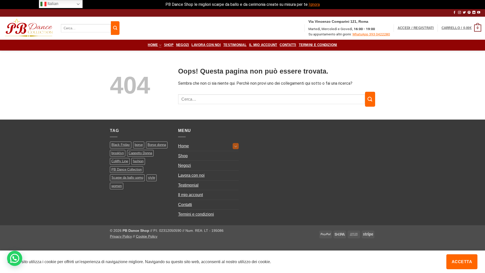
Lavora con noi (206, 45)
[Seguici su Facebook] (454, 12)
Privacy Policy (121, 236)
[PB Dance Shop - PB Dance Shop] (28, 28)
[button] (416, 28)
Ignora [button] (314, 4)
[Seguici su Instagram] (459, 12)
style (151, 177)
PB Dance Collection (126, 169)
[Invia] (115, 28)
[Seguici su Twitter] (464, 12)
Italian (52, 4)
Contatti (288, 45)
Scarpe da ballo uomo (127, 177)
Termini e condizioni (318, 45)
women (116, 186)
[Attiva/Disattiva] (236, 146)
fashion (138, 161)
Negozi (182, 45)
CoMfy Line (119, 161)
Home (153, 45)
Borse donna (157, 145)
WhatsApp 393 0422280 (371, 34)
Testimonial (235, 45)
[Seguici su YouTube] (478, 12)
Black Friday (120, 145)
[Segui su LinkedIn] (473, 12)
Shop (169, 45)
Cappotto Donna (140, 153)
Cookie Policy (146, 236)
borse (139, 145)
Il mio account (263, 45)
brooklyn (117, 153)
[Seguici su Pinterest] (469, 12)
